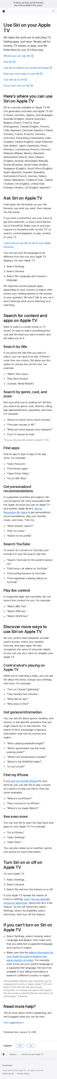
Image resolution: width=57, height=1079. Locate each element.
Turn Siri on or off (13, 79)
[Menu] (53, 11)
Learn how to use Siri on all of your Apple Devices (27, 245)
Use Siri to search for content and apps (26, 67)
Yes (20, 1046)
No (31, 1046)
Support (13, 1054)
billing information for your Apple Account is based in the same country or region (30, 956)
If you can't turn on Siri (16, 85)
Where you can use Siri (16, 55)
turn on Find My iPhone (24, 781)
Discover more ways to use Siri (21, 73)
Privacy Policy (23, 1074)
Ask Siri (7, 61)
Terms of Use (8, 1074)
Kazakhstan (7, 1065)
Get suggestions (12, 1022)
